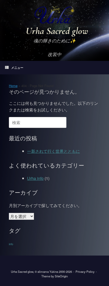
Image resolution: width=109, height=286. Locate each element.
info (11, 244)
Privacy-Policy (85, 272)
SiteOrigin (61, 276)
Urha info (35, 178)
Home (13, 85)
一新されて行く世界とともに (53, 151)
